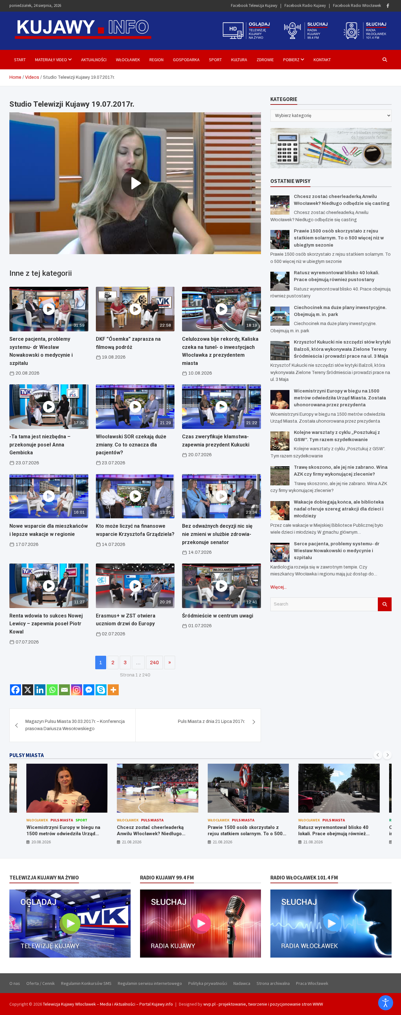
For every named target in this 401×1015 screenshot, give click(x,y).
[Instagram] (76, 689)
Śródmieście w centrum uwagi (217, 616)
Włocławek (128, 59)
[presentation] (377, 755)
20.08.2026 (39, 842)
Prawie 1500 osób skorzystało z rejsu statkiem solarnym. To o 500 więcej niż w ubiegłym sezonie (339, 238)
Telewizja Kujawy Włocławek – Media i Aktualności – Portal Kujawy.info (108, 1004)
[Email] (64, 689)
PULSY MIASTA (26, 755)
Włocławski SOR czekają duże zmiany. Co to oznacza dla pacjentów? (131, 445)
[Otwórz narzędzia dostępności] (385, 1002)
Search (385, 604)
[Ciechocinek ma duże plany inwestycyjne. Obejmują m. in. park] (279, 316)
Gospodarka (186, 59)
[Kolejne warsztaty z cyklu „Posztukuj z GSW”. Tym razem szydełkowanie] (279, 441)
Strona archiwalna (273, 983)
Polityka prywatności (207, 983)
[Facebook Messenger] (88, 689)
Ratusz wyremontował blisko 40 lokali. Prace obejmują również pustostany (331, 833)
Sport (215, 59)
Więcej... (278, 587)
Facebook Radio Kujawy (305, 5)
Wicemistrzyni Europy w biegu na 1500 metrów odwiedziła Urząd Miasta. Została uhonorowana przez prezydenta (340, 398)
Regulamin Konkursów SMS (86, 983)
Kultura (239, 59)
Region (156, 59)
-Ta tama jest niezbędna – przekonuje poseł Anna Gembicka (39, 445)
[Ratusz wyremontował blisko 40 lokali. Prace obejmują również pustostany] (279, 281)
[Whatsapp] (52, 689)
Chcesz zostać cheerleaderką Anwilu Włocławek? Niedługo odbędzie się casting (148, 833)
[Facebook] (388, 6)
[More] (113, 689)
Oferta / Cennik (40, 983)
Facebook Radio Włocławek (357, 5)
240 (154, 662)
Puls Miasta (59, 820)
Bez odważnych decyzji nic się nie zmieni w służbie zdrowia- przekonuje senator (217, 534)
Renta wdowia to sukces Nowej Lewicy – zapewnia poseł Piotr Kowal (46, 624)
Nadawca (241, 983)
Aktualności (94, 59)
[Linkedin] (39, 689)
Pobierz (291, 59)
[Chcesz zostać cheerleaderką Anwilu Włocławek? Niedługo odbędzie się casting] (279, 205)
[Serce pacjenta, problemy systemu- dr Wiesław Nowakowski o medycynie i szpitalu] (279, 552)
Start (20, 59)
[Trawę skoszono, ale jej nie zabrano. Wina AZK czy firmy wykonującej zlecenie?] (279, 475)
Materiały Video (51, 59)
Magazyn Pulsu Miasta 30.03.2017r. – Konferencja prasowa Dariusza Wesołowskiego (75, 725)
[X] (27, 689)
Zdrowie (265, 59)
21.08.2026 (129, 842)
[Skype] (101, 689)
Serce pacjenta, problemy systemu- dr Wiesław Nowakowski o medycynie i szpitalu (336, 551)
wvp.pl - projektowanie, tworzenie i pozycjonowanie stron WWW (263, 1004)
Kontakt (322, 59)
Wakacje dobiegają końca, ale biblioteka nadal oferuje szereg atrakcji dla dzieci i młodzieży (339, 509)
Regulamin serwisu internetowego (150, 983)
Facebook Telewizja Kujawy (254, 5)
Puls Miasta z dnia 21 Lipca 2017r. (211, 721)
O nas (14, 983)
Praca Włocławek (312, 983)
